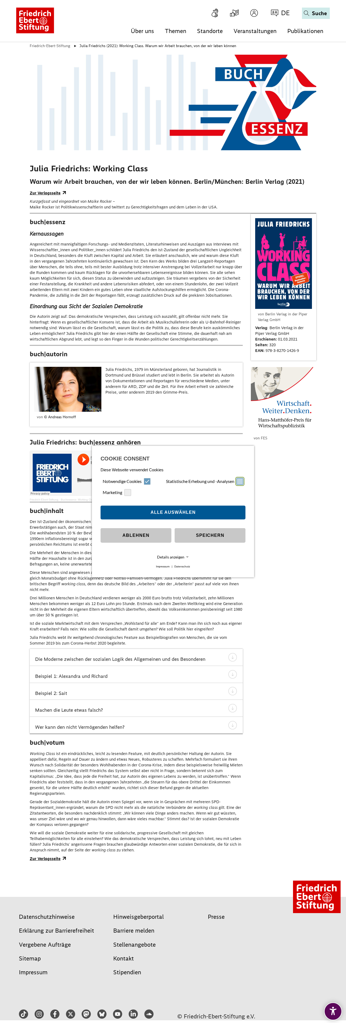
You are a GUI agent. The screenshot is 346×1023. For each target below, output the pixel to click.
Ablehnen (135, 535)
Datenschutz (182, 566)
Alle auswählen (173, 512)
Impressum (162, 566)
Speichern (210, 535)
